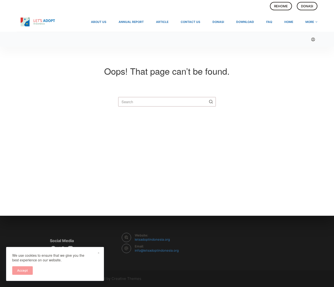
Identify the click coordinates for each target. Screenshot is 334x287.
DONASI (307, 6)
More (309, 22)
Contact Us (190, 22)
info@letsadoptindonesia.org (157, 250)
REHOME (281, 6)
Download (245, 22)
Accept (22, 270)
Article (162, 22)
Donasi (218, 22)
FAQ (269, 22)
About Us (98, 22)
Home (288, 22)
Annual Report (131, 22)
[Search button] (211, 102)
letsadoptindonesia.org (152, 239)
